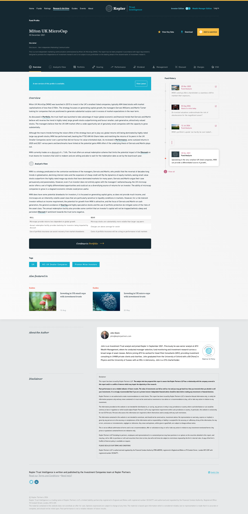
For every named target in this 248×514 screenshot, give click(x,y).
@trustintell (31, 482)
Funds (39, 8)
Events (83, 8)
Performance (120, 67)
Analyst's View (59, 67)
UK (33, 264)
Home (31, 8)
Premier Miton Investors (86, 264)
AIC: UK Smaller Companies (54, 264)
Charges (200, 67)
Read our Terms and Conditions (44, 475)
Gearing (99, 67)
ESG (217, 67)
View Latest (141, 83)
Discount (182, 67)
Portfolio (81, 67)
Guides (75, 8)
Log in (216, 8)
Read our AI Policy (208, 350)
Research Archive (61, 8)
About (90, 8)
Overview (37, 67)
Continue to (87, 243)
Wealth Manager (202, 8)
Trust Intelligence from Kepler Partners (124, 8)
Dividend (141, 67)
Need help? (66, 475)
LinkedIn (36, 482)
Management (162, 67)
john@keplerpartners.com (120, 336)
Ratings (47, 8)
